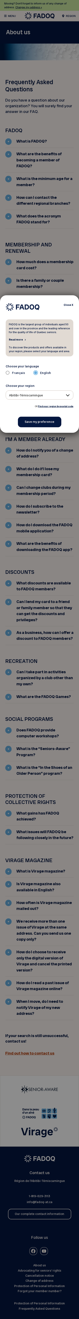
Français (18, 373)
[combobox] (40, 395)
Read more (16, 339)
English (45, 373)
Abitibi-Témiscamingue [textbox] (26, 395)
